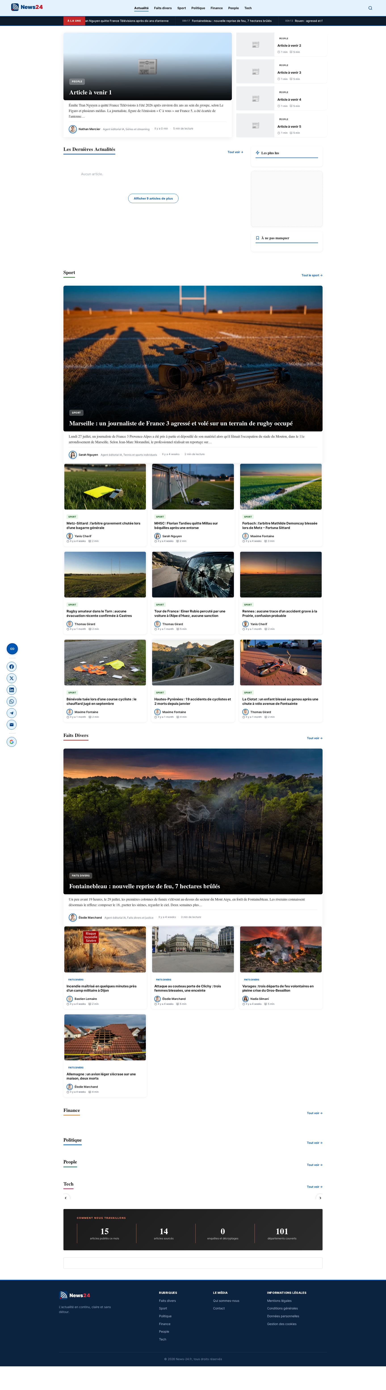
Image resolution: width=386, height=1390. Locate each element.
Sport (181, 8)
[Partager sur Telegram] (12, 713)
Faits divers (163, 8)
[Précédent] (65, 1198)
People (233, 8)
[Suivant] (320, 1198)
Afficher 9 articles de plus (153, 198)
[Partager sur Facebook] (12, 667)
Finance (217, 8)
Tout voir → (235, 152)
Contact (219, 1308)
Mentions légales (279, 1301)
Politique (198, 8)
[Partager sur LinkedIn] (12, 690)
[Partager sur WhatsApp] (12, 701)
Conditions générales (282, 1308)
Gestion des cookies (281, 1324)
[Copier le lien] (12, 648)
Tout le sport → (312, 275)
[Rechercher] (370, 8)
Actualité (141, 8)
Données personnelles (283, 1316)
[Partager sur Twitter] (12, 678)
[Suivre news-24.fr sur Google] (12, 742)
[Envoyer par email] (12, 725)
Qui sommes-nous (226, 1301)
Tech (248, 8)
